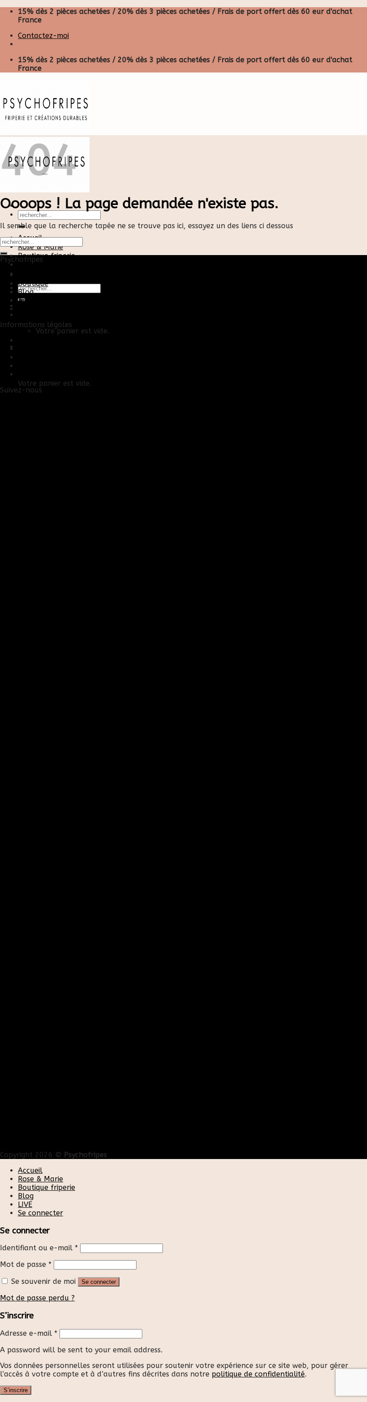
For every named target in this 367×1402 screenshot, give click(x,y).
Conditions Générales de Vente (70, 366)
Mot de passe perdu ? (37, 1298)
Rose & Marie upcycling (58, 309)
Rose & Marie (40, 247)
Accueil (30, 275)
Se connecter (98, 1281)
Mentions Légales (47, 357)
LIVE (25, 1204)
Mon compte (39, 349)
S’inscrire (16, 1390)
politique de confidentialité (258, 1374)
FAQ (25, 374)
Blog (26, 264)
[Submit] (3, 253)
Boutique (33, 283)
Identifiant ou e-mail (39, 1248)
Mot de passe (25, 1264)
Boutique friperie (46, 255)
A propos (33, 300)
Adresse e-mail (28, 1333)
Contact (31, 340)
